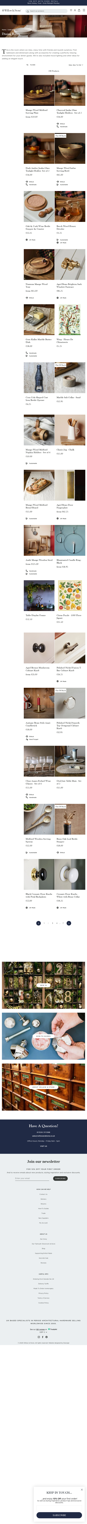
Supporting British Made (43, 1253)
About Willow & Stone (43, 1087)
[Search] (28, 11)
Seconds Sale (43, 1258)
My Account (43, 1223)
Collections (11, 30)
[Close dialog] (82, 1490)
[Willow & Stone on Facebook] (43, 1336)
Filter (32, 65)
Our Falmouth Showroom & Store (43, 1244)
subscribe (60, 1178)
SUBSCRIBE (59, 1515)
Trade (43, 1213)
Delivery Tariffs (43, 1284)
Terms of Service (43, 1298)
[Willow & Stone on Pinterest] (46, 1336)
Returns (43, 1204)
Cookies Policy (43, 1303)
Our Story (43, 1239)
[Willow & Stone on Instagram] (39, 1336)
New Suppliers (43, 1218)
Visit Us (43, 1146)
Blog (43, 1248)
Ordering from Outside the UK (43, 1279)
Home (4, 30)
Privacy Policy (43, 1293)
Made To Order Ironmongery (43, 1288)
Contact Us (43, 1194)
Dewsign (66, 1343)
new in (43, 985)
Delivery (43, 1199)
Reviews (43, 1263)
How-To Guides (43, 1208)
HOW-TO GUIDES (43, 1036)
